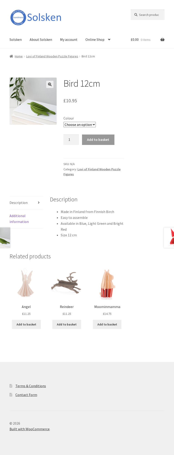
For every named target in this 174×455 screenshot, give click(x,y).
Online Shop (94, 39)
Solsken (16, 39)
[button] (49, 84)
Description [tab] (19, 202)
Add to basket (98, 139)
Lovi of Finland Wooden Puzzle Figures (52, 56)
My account (68, 39)
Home (19, 56)
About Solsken (41, 39)
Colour (68, 118)
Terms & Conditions (30, 386)
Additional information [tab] (19, 218)
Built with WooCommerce (30, 429)
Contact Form (26, 394)
